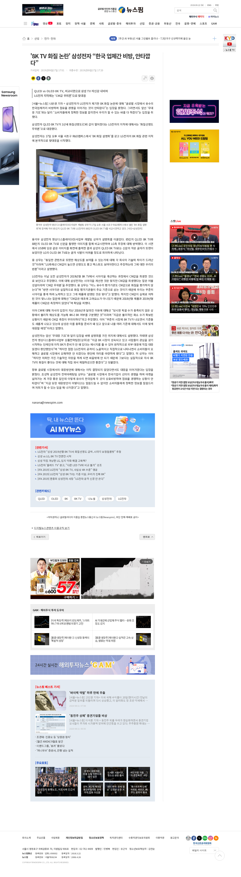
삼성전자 (107, 499)
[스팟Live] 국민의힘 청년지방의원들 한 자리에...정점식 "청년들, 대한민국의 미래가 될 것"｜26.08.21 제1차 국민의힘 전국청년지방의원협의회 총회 (194, 247)
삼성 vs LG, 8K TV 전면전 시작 (54, 456)
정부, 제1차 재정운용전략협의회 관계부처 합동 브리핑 (92, 789)
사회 (101, 23)
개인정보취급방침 (74, 837)
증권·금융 (154, 23)
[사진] (50, 700)
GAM (214, 23)
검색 (215, 10)
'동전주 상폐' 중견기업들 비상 (88, 715)
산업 (142, 23)
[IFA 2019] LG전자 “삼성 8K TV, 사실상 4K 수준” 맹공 (68, 469)
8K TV (77, 499)
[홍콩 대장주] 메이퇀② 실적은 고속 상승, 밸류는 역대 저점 (114, 639)
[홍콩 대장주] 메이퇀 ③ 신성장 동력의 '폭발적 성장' (70, 639)
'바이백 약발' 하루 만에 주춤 (87, 693)
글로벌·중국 (114, 23)
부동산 (167, 23)
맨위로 (146, 536)
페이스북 (38, 78)
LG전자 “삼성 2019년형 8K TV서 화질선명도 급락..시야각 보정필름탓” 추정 (79, 451)
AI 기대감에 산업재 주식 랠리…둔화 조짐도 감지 (114, 622)
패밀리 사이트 (199, 850)
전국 (177, 23)
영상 (45, 23)
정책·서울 (80, 23)
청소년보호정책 (96, 837)
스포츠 (203, 23)
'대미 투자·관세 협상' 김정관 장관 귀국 (116, 789)
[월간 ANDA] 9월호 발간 (50, 741)
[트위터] (199, 838)
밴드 (48, 78)
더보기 (214, 38)
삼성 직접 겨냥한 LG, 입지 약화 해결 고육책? (62, 460)
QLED (41, 499)
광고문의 (174, 837)
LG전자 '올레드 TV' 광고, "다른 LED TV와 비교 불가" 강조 (70, 465)
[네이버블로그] (204, 838)
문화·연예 (190, 23)
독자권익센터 (116, 837)
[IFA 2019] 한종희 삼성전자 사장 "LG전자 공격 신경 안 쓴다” (71, 478)
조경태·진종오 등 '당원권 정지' (54, 737)
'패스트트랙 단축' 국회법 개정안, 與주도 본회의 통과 (139, 789)
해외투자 (131, 23)
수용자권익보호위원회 (139, 837)
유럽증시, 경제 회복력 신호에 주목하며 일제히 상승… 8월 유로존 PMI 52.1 (157, 38)
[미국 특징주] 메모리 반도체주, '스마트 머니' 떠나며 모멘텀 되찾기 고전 (70, 622)
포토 (59, 23)
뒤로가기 (40, 536)
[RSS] (216, 838)
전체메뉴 (25, 23)
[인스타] (210, 838)
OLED (54, 499)
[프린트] (152, 78)
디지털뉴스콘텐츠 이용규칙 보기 (52, 528)
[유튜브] (188, 838)
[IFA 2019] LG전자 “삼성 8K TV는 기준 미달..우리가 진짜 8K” (72, 474)
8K (66, 499)
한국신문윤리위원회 (202, 844)
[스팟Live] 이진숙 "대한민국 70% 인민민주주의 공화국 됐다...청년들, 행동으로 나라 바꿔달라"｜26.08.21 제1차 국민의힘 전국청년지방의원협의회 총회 (194, 308)
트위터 (43, 78)
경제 (92, 23)
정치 (68, 23)
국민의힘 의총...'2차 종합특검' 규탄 (139, 774)
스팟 (176, 221)
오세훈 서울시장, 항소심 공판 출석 (116, 774)
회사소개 (26, 837)
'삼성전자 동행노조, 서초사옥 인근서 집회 (56, 791)
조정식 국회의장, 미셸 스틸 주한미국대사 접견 (92, 773)
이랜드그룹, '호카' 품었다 (50, 746)
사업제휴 (55, 837)
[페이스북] (193, 838)
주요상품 (41, 837)
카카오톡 (33, 78)
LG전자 (122, 499)
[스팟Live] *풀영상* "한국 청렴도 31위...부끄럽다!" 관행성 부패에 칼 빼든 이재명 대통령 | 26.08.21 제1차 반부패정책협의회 (194, 277)
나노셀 (91, 499)
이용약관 (160, 837)
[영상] (194, 238)
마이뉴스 (213, 16)
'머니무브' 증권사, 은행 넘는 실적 (55, 750)
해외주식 (196, 16)
